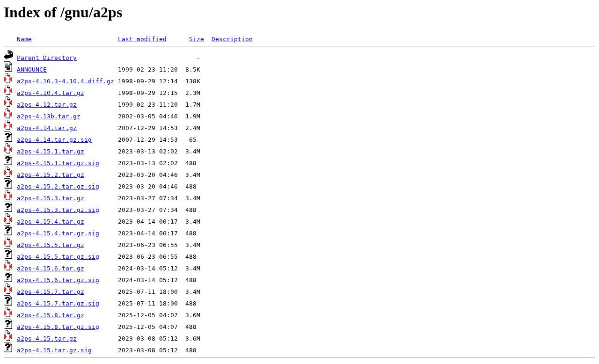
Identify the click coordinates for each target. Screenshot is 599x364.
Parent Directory (47, 57)
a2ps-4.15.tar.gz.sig (54, 350)
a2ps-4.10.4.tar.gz (50, 92)
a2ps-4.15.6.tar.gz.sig (58, 280)
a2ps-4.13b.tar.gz (48, 116)
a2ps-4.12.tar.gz (47, 104)
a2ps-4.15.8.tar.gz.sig (58, 326)
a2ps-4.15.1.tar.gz (50, 151)
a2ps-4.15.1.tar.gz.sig (58, 163)
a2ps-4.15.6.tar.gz (50, 268)
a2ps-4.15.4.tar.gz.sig (58, 233)
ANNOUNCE (32, 69)
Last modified (142, 39)
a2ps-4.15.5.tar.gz (50, 244)
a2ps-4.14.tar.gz (47, 127)
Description (232, 39)
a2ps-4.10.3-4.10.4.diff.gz (65, 81)
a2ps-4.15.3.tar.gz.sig (58, 209)
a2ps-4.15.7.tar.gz (50, 291)
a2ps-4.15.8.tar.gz (50, 315)
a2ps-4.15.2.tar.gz (50, 174)
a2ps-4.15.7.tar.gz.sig (58, 303)
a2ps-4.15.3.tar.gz (50, 198)
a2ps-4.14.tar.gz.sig (54, 139)
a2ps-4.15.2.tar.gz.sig (58, 186)
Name (24, 39)
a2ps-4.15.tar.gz (47, 338)
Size (196, 39)
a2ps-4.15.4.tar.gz (50, 221)
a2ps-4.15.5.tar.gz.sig (58, 256)
